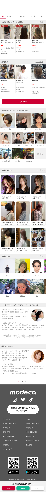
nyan (15, 161)
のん (15, 145)
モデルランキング (19, 16)
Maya (26, 145)
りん (21, 129)
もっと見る (39, 22)
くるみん (22, 296)
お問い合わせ (30, 436)
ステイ (37, 275)
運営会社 (6, 445)
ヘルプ (28, 419)
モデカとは (6, 419)
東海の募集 (29, 428)
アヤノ (6, 129)
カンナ (22, 275)
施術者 (23, 488)
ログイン (37, 488)
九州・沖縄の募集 (8, 436)
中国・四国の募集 (31, 432)
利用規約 (29, 445)
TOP (2, 16)
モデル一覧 (31, 16)
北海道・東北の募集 (9, 423)
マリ (4, 145)
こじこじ (7, 275)
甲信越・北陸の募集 (32, 423)
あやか (3, 161)
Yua (37, 296)
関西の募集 (6, 432)
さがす (9, 16)
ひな (7, 296)
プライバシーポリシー (10, 440)
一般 (8, 488)
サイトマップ (7, 449)
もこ (38, 145)
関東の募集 (6, 428)
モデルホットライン (32, 440)
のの (36, 129)
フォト (40, 16)
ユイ (27, 161)
